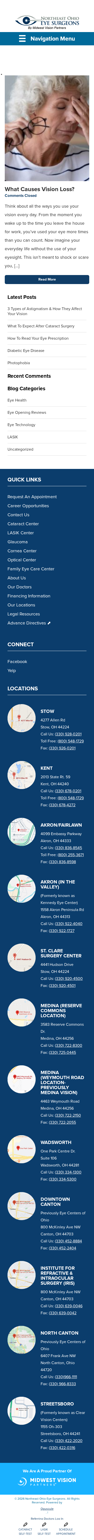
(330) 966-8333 (62, 1384)
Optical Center (22, 560)
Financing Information (29, 596)
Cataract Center (23, 524)
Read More (47, 279)
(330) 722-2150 (68, 1115)
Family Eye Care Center (31, 569)
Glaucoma (18, 542)
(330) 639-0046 (68, 1306)
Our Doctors (20, 587)
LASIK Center (21, 533)
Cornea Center (22, 551)
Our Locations (21, 605)
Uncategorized (20, 449)
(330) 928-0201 (68, 734)
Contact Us (18, 515)
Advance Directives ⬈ (29, 623)
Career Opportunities (28, 506)
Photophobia (19, 363)
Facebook (17, 662)
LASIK (13, 437)
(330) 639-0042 (62, 1313)
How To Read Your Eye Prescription (38, 338)
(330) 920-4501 (62, 986)
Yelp (12, 671)
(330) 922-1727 (61, 931)
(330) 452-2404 (62, 1248)
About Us (17, 578)
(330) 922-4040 (68, 924)
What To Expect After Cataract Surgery (41, 326)
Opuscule (47, 1508)
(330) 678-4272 (62, 805)
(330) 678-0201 (68, 791)
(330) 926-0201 (62, 748)
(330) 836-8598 (62, 862)
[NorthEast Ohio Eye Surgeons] (47, 24)
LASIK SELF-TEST (44, 1531)
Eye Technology (21, 425)
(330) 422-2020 (68, 1441)
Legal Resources (24, 614)
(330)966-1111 (66, 1377)
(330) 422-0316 (62, 1448)
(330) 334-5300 (62, 1179)
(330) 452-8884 (68, 1241)
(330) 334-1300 (68, 1172)
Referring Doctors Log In (47, 1518)
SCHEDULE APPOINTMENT (65, 1531)
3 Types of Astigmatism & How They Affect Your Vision (45, 311)
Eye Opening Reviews (27, 413)
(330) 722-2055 (62, 1122)
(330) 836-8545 (68, 848)
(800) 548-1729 (71, 741)
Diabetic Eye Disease (26, 351)
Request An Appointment (32, 497)
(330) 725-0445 (62, 1053)
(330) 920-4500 (69, 979)
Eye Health (17, 400)
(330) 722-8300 (68, 1046)
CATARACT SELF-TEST (25, 1531)
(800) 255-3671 (71, 855)
